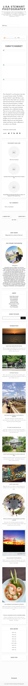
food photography (14, 300)
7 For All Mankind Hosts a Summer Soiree (14, 615)
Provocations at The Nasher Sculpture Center (14, 519)
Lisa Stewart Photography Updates (14, 604)
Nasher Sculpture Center (14, 303)
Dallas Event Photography (14, 558)
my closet (14, 235)
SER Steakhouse (14, 305)
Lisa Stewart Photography (18, 683)
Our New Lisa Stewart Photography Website (14, 416)
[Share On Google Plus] (14, 133)
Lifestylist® (8, 94)
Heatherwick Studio (14, 302)
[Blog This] (20, 133)
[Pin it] (17, 133)
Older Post (21, 216)
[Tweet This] (9, 133)
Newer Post (6, 216)
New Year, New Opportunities (14, 346)
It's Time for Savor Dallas (14, 427)
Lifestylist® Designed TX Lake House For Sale (14, 455)
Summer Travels (14, 372)
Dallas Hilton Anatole (14, 296)
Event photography (14, 299)
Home (14, 219)
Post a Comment (9, 206)
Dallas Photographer (14, 297)
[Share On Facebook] (11, 133)
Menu (5, 25)
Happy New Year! (14, 484)
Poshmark (20, 235)
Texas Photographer (14, 306)
